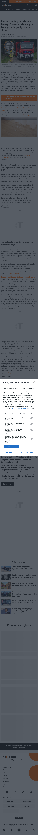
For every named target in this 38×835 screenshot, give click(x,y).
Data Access (19, 452)
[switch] (31, 418)
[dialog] (19, 417)
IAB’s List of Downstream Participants (21, 408)
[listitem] (19, 414)
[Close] (34, 382)
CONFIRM (11, 446)
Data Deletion (9, 452)
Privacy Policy (29, 452)
